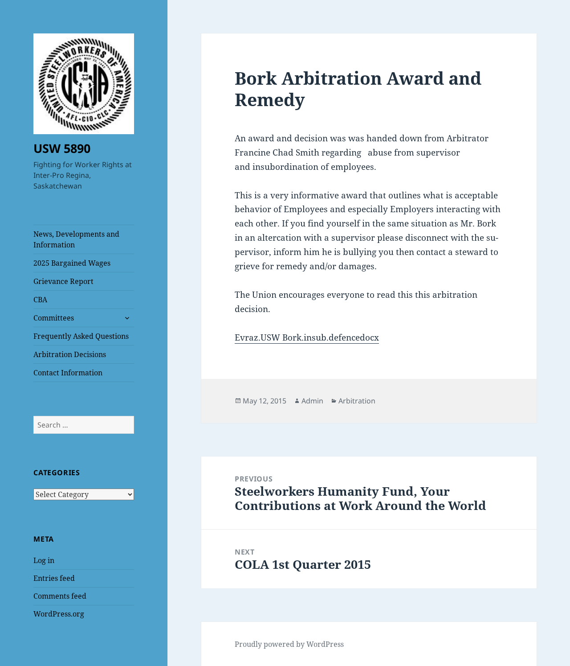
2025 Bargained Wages (71, 263)
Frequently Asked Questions (81, 336)
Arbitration (356, 401)
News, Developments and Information (76, 239)
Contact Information (67, 373)
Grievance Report (63, 281)
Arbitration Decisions (69, 354)
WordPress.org (58, 614)
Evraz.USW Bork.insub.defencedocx (307, 337)
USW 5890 (61, 148)
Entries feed (54, 578)
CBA (40, 299)
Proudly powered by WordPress (289, 644)
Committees (53, 318)
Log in (43, 560)
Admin (312, 401)
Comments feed (59, 596)
